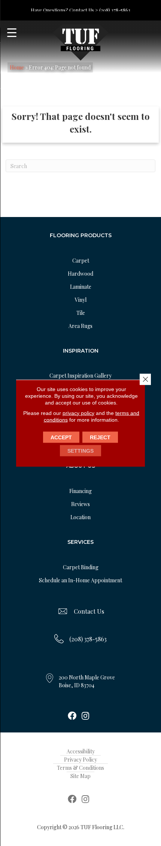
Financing (80, 491)
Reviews (80, 504)
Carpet (80, 260)
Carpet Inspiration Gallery (80, 375)
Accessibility (81, 751)
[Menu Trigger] (11, 32)
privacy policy (78, 413)
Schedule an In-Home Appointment (80, 580)
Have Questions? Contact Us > (64, 10)
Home (17, 67)
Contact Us (89, 611)
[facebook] (72, 716)
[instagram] (85, 716)
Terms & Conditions (80, 767)
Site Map (80, 776)
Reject (100, 437)
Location (80, 517)
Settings (80, 450)
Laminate (80, 286)
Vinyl (80, 299)
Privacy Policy (80, 759)
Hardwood (80, 273)
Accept (61, 437)
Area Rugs (80, 325)
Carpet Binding (80, 567)
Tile (80, 312)
